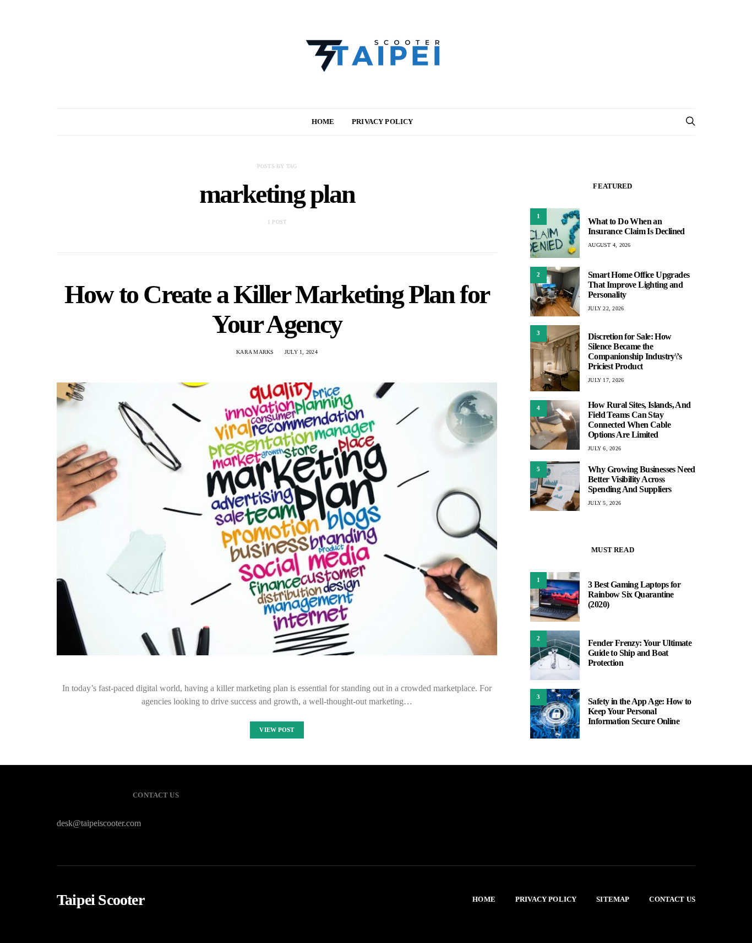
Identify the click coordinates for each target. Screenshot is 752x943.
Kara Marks (255, 352)
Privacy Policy (382, 121)
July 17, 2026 (606, 380)
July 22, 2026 (606, 308)
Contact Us (672, 899)
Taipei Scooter (100, 900)
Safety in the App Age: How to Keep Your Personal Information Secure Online (639, 711)
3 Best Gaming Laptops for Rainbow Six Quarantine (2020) (634, 594)
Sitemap (612, 899)
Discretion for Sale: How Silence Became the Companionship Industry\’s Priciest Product (635, 351)
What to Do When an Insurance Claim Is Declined (636, 226)
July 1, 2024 (301, 352)
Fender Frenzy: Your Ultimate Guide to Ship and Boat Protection (639, 652)
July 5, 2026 (604, 503)
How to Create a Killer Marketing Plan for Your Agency (276, 308)
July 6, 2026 (604, 448)
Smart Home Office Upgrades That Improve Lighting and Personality (638, 284)
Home (323, 121)
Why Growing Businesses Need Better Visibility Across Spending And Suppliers (641, 479)
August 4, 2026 (609, 245)
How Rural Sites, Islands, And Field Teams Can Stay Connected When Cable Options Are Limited (639, 419)
